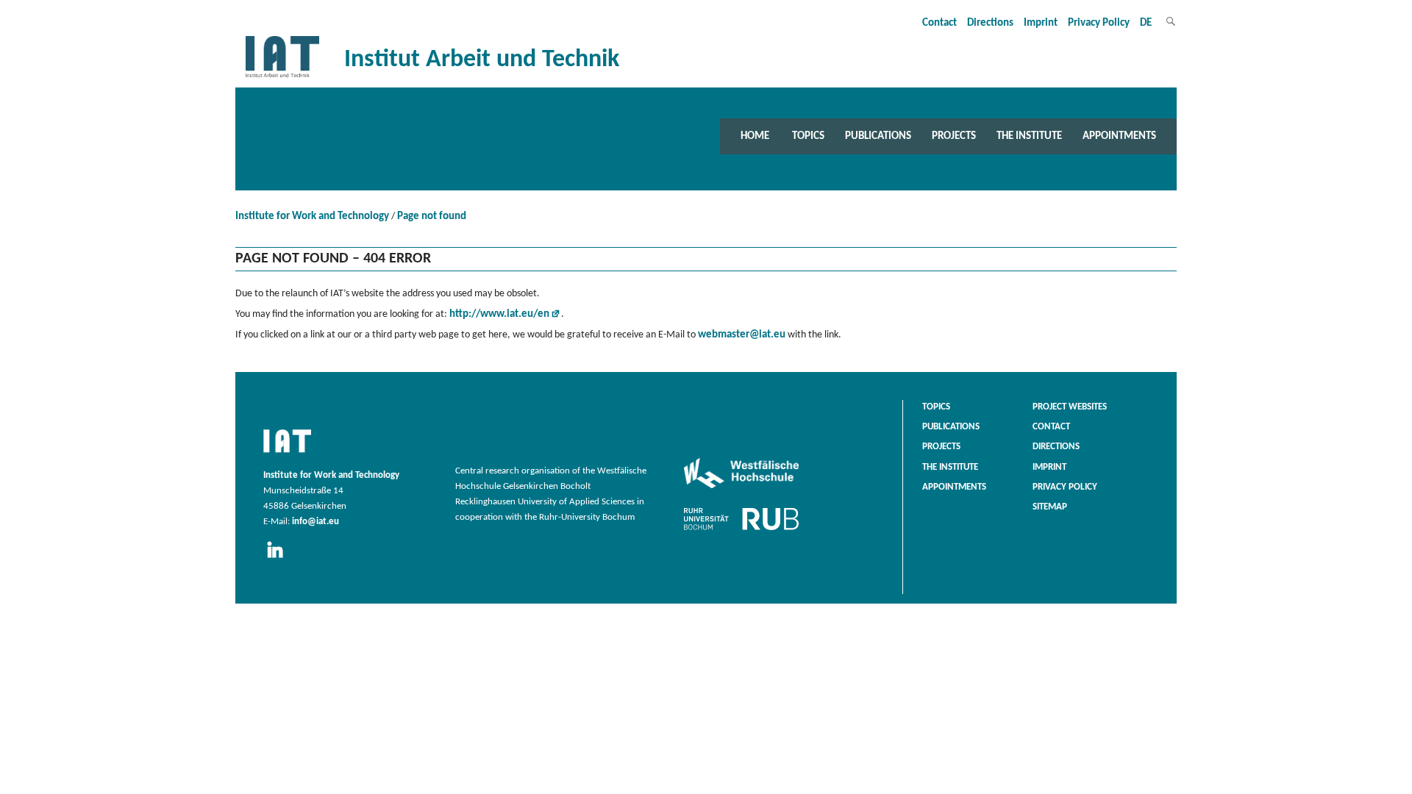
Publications (878, 136)
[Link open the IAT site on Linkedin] (279, 559)
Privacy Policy (1099, 23)
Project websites (1070, 407)
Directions (990, 23)
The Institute (1029, 136)
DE (1146, 23)
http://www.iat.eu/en (499, 314)
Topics (808, 136)
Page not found (431, 216)
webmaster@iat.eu (741, 334)
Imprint (1041, 23)
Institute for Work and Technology (312, 216)
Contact (939, 23)
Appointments (1119, 136)
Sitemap (1050, 507)
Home (755, 136)
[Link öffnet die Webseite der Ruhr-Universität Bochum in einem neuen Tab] (741, 530)
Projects (954, 136)
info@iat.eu (315, 522)
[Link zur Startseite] (282, 77)
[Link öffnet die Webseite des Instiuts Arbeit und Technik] (287, 453)
